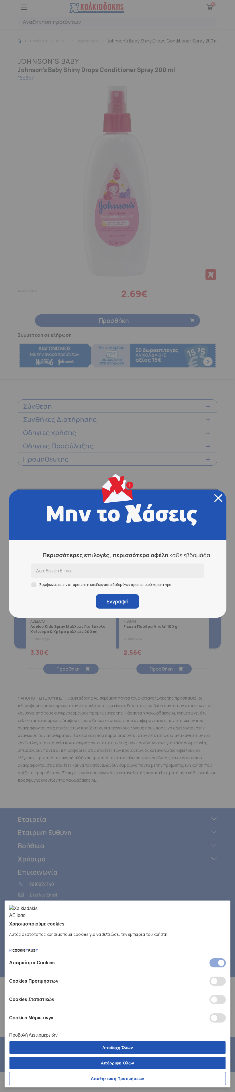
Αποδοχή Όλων (117, 1047)
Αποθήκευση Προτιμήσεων (117, 1078)
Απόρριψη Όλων (117, 1063)
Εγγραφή (117, 601)
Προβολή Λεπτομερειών (33, 1035)
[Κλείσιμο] (218, 498)
